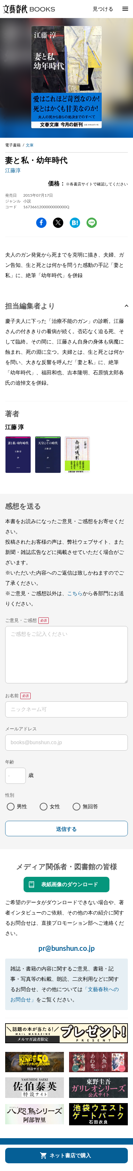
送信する (66, 829)
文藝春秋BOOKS (29, 9)
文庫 (30, 145)
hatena (75, 223)
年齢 (9, 762)
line (92, 223)
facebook (41, 223)
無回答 (90, 806)
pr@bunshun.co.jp (66, 948)
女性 (55, 806)
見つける (103, 9)
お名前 (12, 696)
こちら (75, 593)
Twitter (58, 223)
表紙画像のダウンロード (69, 884)
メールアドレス (21, 729)
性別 (9, 795)
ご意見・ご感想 (21, 620)
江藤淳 (13, 170)
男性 (22, 806)
